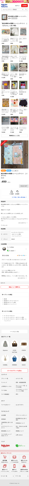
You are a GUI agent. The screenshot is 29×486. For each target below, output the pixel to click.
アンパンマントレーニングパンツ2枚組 (23, 129)
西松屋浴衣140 (22, 92)
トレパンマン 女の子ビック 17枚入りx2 (14, 129)
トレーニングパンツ (5, 37)
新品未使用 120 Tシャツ (22, 74)
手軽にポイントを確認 (24, 470)
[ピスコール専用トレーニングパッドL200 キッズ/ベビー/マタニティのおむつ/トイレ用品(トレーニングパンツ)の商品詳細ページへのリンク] (6, 120)
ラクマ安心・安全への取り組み (18, 197)
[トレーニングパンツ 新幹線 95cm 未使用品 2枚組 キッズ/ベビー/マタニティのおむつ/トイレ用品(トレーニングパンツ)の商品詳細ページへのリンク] (6, 32)
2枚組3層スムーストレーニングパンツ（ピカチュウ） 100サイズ (5, 112)
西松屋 (2, 178)
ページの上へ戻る (14, 331)
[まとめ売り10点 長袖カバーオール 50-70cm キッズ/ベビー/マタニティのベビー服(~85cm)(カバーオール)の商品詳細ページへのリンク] (14, 85)
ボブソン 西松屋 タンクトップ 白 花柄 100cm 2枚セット (14, 76)
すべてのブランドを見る (14, 371)
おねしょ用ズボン (23, 39)
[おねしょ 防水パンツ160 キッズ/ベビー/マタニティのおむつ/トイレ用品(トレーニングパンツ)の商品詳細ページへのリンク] (23, 103)
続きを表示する (22, 223)
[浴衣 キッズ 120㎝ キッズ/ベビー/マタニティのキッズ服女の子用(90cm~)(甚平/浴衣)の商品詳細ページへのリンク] (6, 85)
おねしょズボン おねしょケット (14, 58)
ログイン (17, 5)
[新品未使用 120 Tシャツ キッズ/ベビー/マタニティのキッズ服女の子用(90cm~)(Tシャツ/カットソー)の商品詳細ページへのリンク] (23, 67)
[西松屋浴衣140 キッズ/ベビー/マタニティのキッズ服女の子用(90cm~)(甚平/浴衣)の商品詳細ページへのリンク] (23, 85)
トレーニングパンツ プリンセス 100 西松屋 (23, 58)
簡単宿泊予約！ (24, 461)
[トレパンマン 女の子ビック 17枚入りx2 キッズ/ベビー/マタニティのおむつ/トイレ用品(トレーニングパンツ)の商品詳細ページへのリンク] (14, 120)
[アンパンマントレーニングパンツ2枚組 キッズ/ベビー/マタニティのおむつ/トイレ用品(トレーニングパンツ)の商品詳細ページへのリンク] (23, 120)
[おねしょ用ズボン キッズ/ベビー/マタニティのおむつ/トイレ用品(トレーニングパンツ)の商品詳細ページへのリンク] (23, 32)
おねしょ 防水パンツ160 (23, 110)
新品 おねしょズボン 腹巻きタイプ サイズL (14, 111)
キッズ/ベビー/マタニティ (17, 232)
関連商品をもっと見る (14, 135)
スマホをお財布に (14, 470)
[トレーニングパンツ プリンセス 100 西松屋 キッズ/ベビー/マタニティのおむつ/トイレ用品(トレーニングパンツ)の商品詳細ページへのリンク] (23, 49)
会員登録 (24, 5)
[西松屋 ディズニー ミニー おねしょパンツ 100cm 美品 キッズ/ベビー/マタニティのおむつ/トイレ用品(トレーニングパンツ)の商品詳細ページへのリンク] (14, 32)
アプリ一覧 (18, 476)
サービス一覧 (4, 476)
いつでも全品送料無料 (14, 461)
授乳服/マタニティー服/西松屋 (5, 74)
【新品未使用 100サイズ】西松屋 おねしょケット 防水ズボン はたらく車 (6, 59)
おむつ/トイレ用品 (16, 234)
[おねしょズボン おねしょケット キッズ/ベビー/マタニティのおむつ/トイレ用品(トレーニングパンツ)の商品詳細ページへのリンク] (14, 49)
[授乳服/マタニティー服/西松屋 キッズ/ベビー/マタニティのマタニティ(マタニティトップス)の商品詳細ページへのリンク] (6, 67)
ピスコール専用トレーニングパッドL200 (5, 129)
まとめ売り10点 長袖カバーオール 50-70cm (14, 93)
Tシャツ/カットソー (14, 72)
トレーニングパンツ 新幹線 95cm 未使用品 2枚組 (5, 40)
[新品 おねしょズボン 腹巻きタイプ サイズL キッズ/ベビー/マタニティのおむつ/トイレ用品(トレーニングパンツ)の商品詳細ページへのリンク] (14, 103)
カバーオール (12, 90)
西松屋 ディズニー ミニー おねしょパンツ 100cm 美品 (14, 40)
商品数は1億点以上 (4, 461)
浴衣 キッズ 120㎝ (5, 92)
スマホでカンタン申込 (5, 470)
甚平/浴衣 (3, 90)
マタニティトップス (5, 72)
